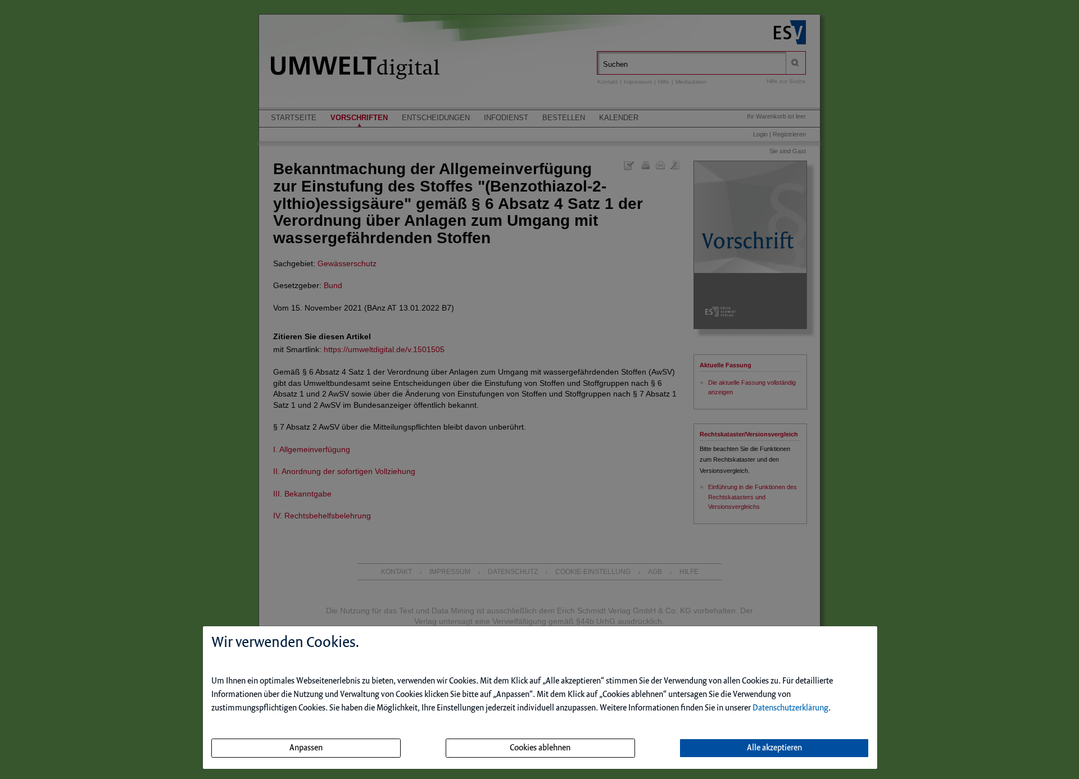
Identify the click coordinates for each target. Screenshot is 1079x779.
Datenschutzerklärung (790, 708)
